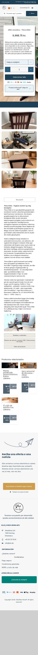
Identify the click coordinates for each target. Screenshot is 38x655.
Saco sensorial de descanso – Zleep (28, 373)
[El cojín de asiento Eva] (10, 400)
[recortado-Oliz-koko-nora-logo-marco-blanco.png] (4, 6)
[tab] (19, 200)
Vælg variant (19, 58)
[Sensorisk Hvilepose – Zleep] (28, 366)
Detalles (15, 386)
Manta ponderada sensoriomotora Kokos (10, 373)
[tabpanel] (19, 268)
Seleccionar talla (19, 77)
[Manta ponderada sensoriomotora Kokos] (10, 365)
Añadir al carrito (8, 389)
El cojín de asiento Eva (8, 406)
